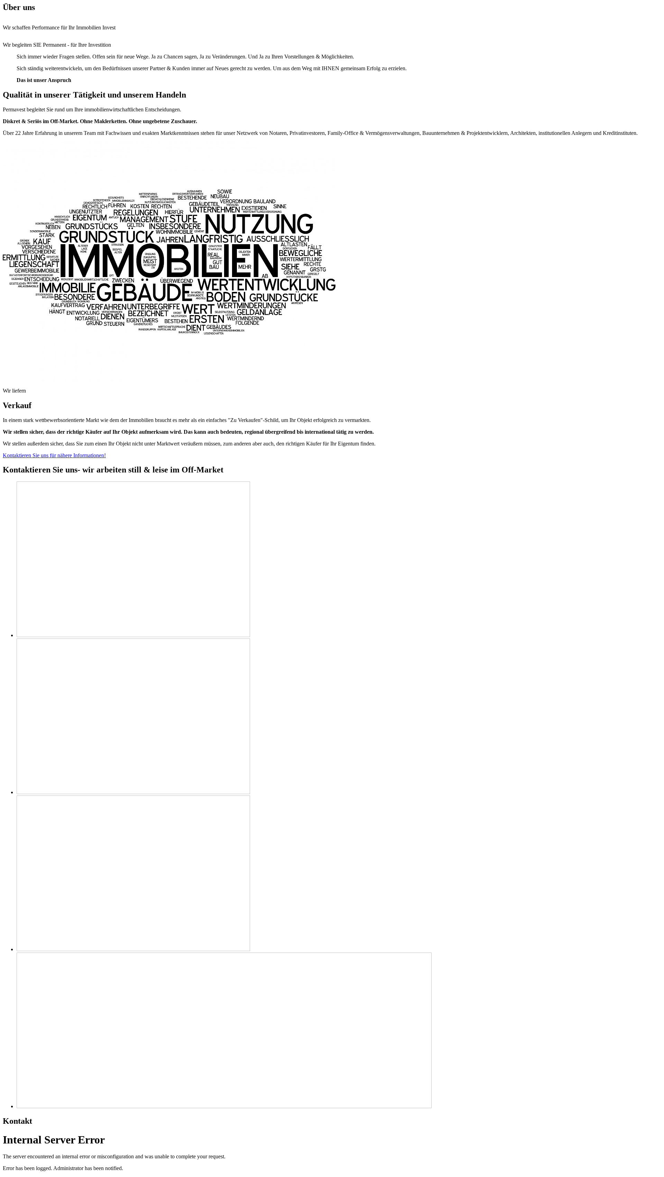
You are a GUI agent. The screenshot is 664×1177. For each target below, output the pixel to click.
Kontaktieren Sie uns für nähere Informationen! (54, 455)
